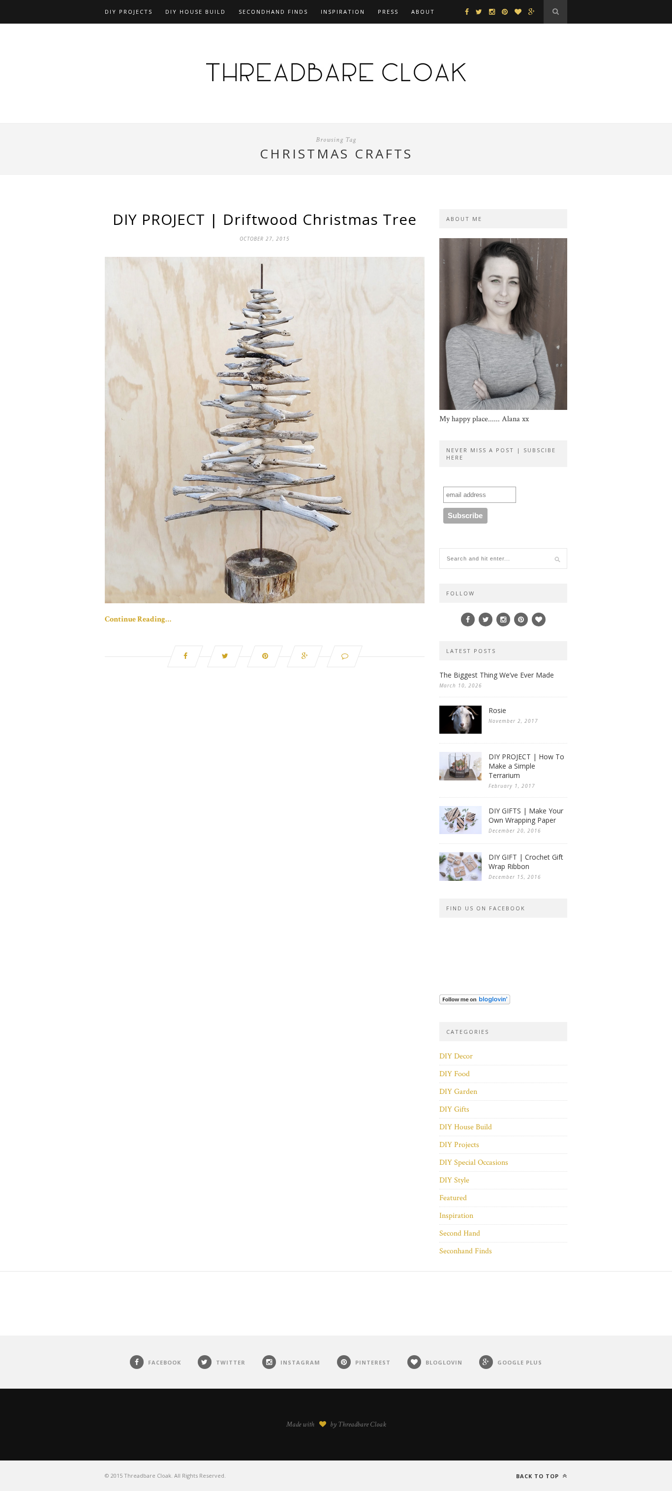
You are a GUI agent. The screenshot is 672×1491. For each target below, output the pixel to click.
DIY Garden (458, 1092)
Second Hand (459, 1233)
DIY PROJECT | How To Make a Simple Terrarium (526, 766)
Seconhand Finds (465, 1251)
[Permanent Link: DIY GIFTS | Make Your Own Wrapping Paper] (460, 832)
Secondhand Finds (273, 11)
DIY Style (454, 1180)
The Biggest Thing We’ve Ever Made (496, 675)
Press (388, 11)
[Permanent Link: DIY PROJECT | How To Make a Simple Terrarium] (460, 778)
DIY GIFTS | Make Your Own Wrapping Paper (526, 815)
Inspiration (343, 11)
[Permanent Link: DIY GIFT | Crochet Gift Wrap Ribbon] (460, 878)
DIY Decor (456, 1056)
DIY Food (454, 1074)
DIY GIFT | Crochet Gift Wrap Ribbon (526, 861)
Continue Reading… (138, 619)
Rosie (497, 710)
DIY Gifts (454, 1109)
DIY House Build (195, 11)
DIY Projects (129, 11)
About (423, 11)
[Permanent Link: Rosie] (460, 731)
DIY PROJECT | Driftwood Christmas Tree (265, 219)
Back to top (538, 1476)
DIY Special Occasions (473, 1162)
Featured (453, 1198)
